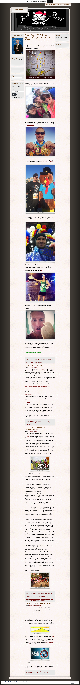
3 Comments (42, 600)
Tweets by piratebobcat (60, 45)
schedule (34, 599)
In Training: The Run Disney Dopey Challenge (35, 428)
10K (39, 419)
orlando (38, 422)
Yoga (27, 359)
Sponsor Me (67, 4)
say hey (32, 673)
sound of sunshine (35, 667)
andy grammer (42, 671)
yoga (38, 362)
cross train (52, 591)
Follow (14, 94)
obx (47, 596)
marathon (44, 357)
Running (50, 357)
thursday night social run (45, 599)
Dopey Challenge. (30, 125)
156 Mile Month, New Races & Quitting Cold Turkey (39, 39)
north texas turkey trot (42, 360)
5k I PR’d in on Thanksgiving (47, 161)
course (46, 671)
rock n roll (50, 672)
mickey (35, 422)
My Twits (58, 44)
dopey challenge (43, 359)
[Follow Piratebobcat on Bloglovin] (17, 78)
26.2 (36, 359)
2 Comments (28, 424)
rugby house (46, 597)
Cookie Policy (24, 682)
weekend (37, 600)
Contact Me (53, 4)
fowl (52, 359)
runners (30, 599)
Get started (50, 1)
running (50, 360)
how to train (47, 421)
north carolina (43, 596)
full (33, 421)
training (32, 362)
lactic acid (28, 596)
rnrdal (47, 672)
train (49, 422)
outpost (32, 597)
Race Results (60, 4)
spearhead (44, 673)
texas (27, 362)
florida (31, 421)
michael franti (40, 672)
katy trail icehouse (49, 594)
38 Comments (42, 362)
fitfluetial (35, 357)
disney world (47, 419)
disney (32, 357)
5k (41, 419)
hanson (42, 421)
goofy (29, 594)
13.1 (33, 359)
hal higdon (37, 421)
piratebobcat (37, 367)
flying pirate (50, 593)
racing (42, 597)
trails (29, 362)
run (47, 357)
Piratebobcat (19, 9)
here (40, 612)
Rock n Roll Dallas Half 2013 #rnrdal (38, 603)
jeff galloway (42, 594)
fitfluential (49, 359)
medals (36, 360)
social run (38, 599)
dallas (38, 359)
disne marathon (29, 593)
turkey (35, 362)
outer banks (28, 597)
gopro (27, 360)
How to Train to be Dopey (34, 365)
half (29, 360)
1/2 (31, 359)
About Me (48, 4)
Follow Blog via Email (17, 83)
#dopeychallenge (40, 591)
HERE (42, 270)
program (36, 597)
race (41, 422)
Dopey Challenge (42, 369)
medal (36, 596)
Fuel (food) (39, 357)
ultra (34, 600)
